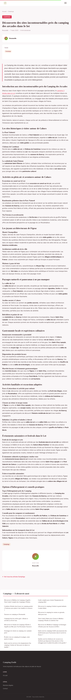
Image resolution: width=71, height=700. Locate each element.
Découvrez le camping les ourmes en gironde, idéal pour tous (51, 613)
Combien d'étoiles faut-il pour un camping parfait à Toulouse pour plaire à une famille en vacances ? (18, 608)
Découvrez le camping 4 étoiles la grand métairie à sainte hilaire (52, 607)
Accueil (4, 11)
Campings (11, 11)
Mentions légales (8, 685)
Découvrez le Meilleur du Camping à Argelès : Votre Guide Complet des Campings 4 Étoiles (17, 601)
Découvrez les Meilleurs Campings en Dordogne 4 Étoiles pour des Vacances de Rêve (52, 625)
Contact (5, 688)
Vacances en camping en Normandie (14, 614)
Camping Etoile (9, 662)
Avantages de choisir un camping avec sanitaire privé (18, 632)
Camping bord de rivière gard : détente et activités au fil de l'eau (16, 619)
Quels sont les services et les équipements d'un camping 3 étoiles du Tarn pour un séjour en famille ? (17, 645)
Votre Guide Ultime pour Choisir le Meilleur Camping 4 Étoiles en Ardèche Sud (50, 619)
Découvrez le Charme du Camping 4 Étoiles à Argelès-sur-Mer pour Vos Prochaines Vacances (18, 625)
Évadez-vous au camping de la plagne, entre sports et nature (17, 638)
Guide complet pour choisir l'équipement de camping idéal (50, 601)
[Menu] (65, 2)
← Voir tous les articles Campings (13, 577)
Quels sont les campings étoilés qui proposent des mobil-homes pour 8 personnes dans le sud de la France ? (52, 633)
